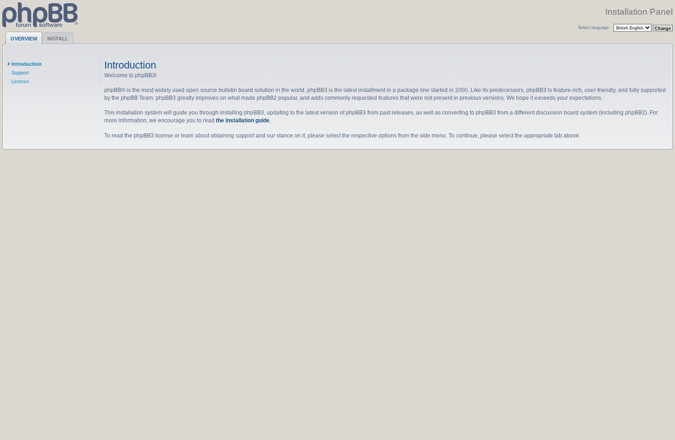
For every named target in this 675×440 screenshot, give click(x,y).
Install (57, 38)
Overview (24, 38)
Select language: (594, 27)
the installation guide (243, 120)
